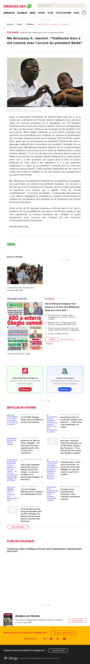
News (33, 12)
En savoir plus (77, 621)
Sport (41, 12)
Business (22, 12)
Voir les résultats (67, 339)
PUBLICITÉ (44, 20)
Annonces (9, 12)
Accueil (10, 24)
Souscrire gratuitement (63, 633)
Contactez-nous (58, 650)
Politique (30, 24)
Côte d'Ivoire (63, 12)
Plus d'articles (17, 527)
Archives (49, 344)
